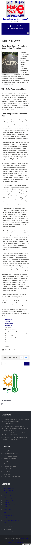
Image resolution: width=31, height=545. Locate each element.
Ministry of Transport (10, 459)
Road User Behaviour (10, 469)
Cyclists (7, 321)
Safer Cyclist (7, 495)
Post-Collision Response (11, 532)
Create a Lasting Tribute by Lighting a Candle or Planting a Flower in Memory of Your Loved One (15, 428)
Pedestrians (8, 319)
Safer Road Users (9, 488)
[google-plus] (17, 26)
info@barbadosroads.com (17, 28)
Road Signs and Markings (11, 466)
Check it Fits (7, 509)
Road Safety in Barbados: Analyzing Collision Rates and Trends (15, 420)
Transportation (8, 474)
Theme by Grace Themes (15, 542)
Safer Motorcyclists (9, 498)
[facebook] (10, 26)
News (5, 464)
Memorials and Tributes (11, 456)
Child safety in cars (9, 504)
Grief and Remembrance (11, 453)
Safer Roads (7, 529)
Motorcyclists (9, 323)
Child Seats (7, 507)
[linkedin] (20, 26)
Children (6, 493)
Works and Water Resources (12, 476)
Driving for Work (8, 451)
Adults (5, 518)
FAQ (5, 512)
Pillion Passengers (9, 523)
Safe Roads (7, 471)
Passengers (8, 325)
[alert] (15, 404)
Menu (3, 33)
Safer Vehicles (8, 527)
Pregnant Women (9, 515)
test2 (5, 424)
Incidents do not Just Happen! (15, 19)
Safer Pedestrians (9, 490)
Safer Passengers (9, 500)
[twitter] (13, 26)
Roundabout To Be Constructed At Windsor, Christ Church (15, 434)
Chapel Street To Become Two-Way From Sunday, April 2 (15, 438)
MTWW (6, 461)
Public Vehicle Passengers (11, 520)
